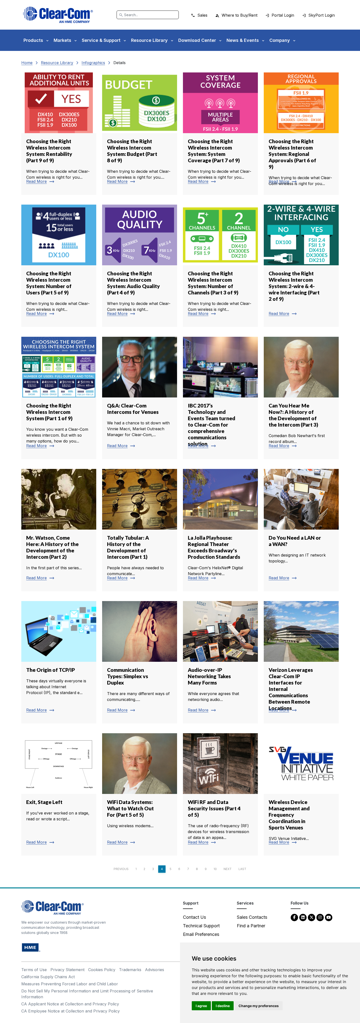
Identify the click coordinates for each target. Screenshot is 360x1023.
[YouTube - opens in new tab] (328, 917)
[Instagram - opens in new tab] (320, 917)
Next (228, 869)
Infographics (93, 62)
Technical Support (201, 925)
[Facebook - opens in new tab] (294, 917)
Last (242, 869)
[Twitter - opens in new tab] (311, 917)
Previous (121, 869)
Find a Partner (251, 925)
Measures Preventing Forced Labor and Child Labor (69, 983)
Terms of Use (34, 969)
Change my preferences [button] (259, 1006)
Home (27, 62)
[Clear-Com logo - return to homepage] (58, 15)
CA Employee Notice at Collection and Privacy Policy (70, 1011)
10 (215, 869)
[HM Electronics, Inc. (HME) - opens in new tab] (31, 947)
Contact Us (194, 917)
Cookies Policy (101, 969)
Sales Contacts (252, 917)
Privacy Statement (67, 969)
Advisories (154, 969)
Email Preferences (201, 934)
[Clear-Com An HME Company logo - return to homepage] (52, 907)
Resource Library (57, 62)
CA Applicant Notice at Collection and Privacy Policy (70, 1003)
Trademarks (130, 969)
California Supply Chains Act (48, 976)
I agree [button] (201, 1006)
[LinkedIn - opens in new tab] (303, 917)
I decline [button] (223, 1006)
